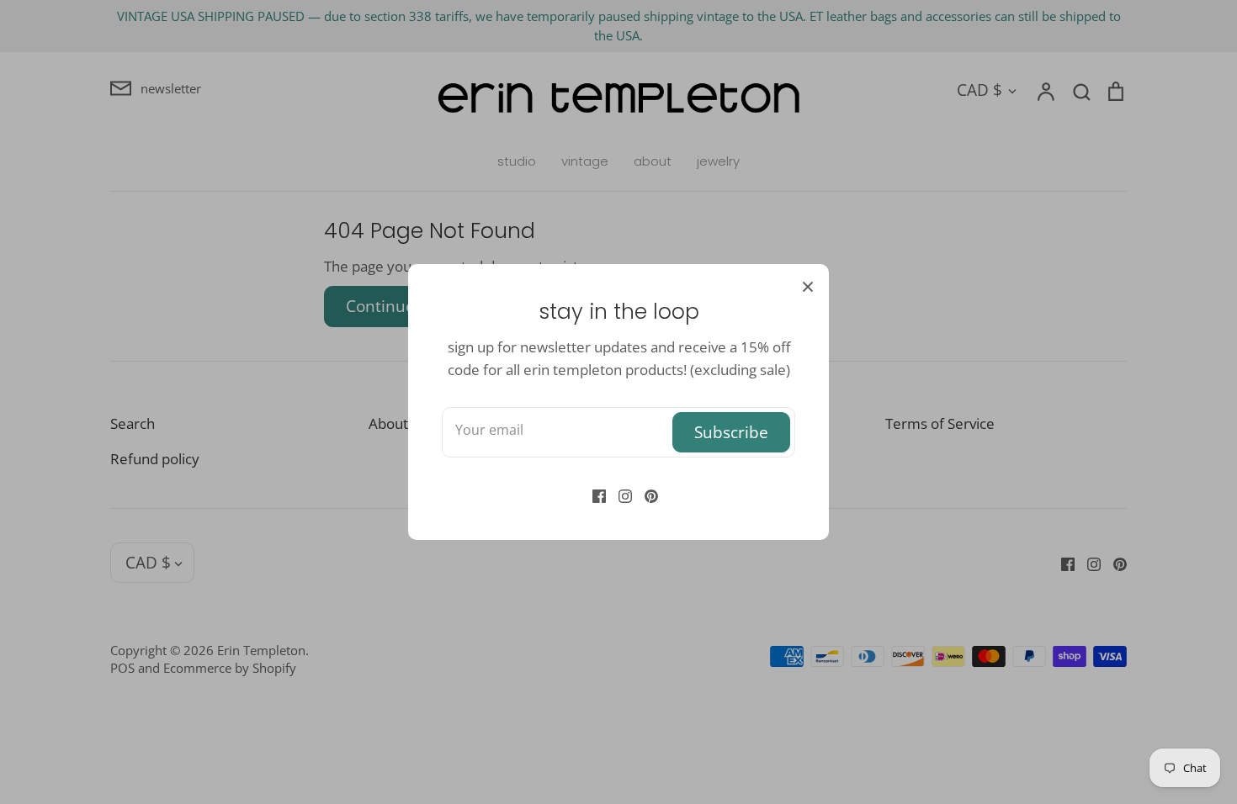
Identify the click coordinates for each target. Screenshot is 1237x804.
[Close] (807, 285)
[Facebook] (593, 494)
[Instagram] (619, 494)
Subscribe (731, 432)
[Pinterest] (645, 494)
